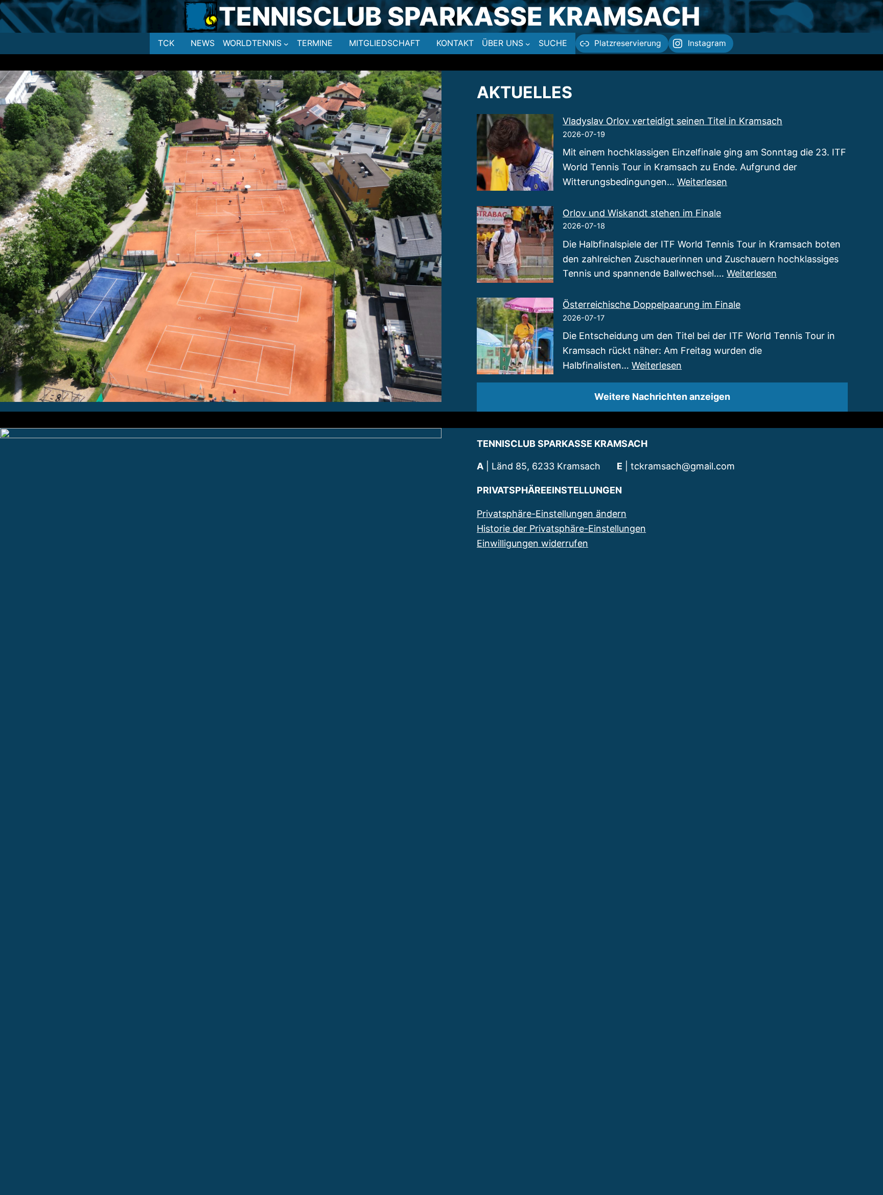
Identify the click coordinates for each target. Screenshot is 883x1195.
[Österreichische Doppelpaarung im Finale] (515, 338)
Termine (315, 43)
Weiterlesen (702, 181)
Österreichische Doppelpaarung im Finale (651, 304)
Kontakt (455, 43)
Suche (553, 43)
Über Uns (502, 43)
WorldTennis (252, 43)
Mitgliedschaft (384, 43)
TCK (166, 43)
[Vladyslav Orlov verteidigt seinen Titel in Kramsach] (515, 154)
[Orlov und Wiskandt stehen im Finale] (515, 246)
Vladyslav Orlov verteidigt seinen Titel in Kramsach (672, 121)
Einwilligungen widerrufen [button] (532, 543)
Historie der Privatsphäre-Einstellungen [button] (561, 528)
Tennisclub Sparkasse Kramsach (459, 16)
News (203, 43)
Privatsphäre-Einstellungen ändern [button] (551, 513)
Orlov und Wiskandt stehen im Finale (642, 213)
